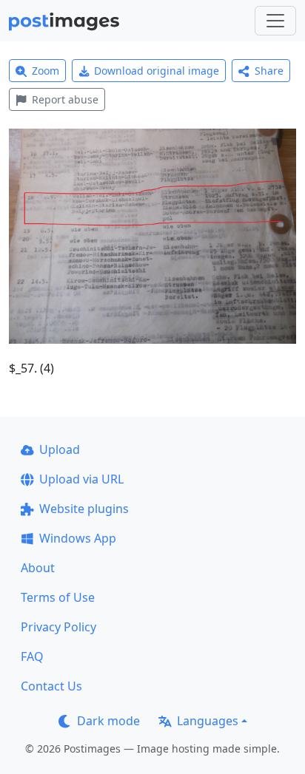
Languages (207, 721)
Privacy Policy (58, 627)
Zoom (45, 71)
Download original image (156, 71)
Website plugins (84, 508)
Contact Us (51, 686)
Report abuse (65, 99)
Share (269, 71)
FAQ (32, 656)
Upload (59, 449)
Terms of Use (58, 597)
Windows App (77, 538)
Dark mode (108, 721)
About (38, 568)
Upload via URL (81, 479)
